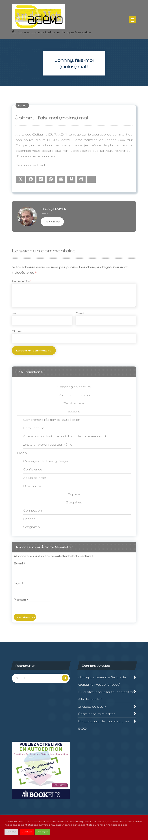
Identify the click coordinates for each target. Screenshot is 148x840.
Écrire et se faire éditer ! (97, 713)
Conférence (32, 469)
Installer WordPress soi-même (47, 444)
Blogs (22, 452)
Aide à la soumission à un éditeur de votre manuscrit (65, 436)
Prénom (21, 599)
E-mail (80, 313)
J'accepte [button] (42, 832)
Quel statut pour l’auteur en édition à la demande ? (106, 695)
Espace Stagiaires (31, 522)
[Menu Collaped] (132, 19)
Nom (15, 313)
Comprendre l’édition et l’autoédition (51, 419)
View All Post (52, 221)
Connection (32, 510)
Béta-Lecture (33, 428)
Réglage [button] (11, 832)
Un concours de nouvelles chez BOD (103, 724)
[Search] (65, 678)
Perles (22, 105)
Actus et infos (34, 477)
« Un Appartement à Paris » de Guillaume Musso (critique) (102, 680)
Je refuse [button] (27, 832)
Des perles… (33, 486)
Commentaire (22, 280)
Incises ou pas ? (92, 706)
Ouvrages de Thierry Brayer (46, 461)
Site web (17, 331)
